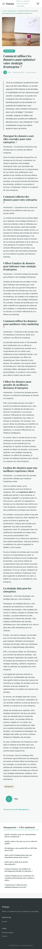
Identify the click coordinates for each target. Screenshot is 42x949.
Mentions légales (7, 932)
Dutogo (8, 3)
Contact (4, 936)
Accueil (4, 11)
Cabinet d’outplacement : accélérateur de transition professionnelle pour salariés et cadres (19, 878)
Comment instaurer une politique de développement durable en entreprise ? (19, 870)
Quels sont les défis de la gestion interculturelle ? (16, 863)
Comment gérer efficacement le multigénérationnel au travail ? (16, 886)
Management (12, 11)
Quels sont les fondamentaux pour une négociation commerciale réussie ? (18, 856)
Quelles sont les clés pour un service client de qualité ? (21, 842)
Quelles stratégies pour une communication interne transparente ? (20, 835)
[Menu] (38, 3)
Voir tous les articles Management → (16, 809)
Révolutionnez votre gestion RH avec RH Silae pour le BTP (21, 849)
